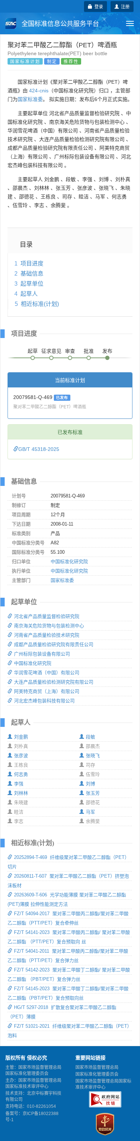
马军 (90, 812)
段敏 (90, 737)
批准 (89, 351)
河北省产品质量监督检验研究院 (46, 616)
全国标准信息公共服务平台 (59, 23)
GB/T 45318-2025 (38, 449)
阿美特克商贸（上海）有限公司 (46, 691)
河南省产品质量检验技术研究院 (46, 635)
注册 (124, 6)
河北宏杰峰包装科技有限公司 (44, 700)
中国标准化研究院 (69, 561)
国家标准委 (30, 99)
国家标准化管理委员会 (96, 1074)
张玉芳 (93, 793)
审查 (70, 351)
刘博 (90, 783)
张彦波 (21, 755)
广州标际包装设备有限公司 (42, 654)
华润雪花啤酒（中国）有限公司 (46, 672)
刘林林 (21, 793)
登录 (97, 6)
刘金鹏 (21, 737)
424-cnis (38, 90)
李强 (18, 783)
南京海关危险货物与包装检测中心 (49, 625)
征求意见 (51, 351)
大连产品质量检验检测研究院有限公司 (53, 682)
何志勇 (21, 774)
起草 (33, 351)
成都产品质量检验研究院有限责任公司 (53, 644)
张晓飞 (93, 755)
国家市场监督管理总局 (96, 1067)
